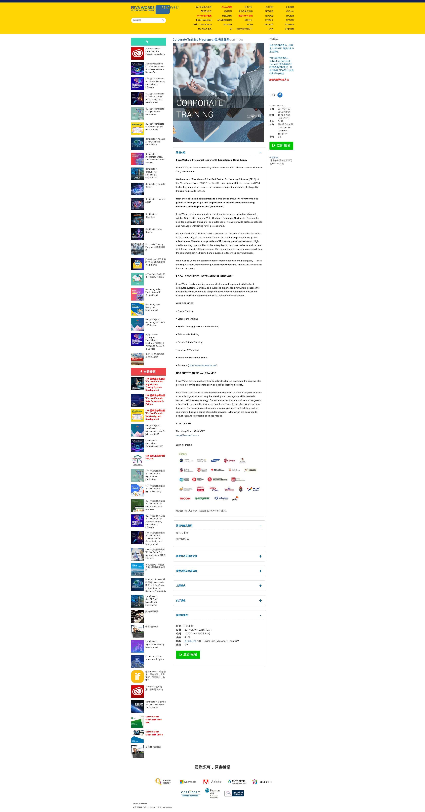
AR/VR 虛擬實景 (224, 20)
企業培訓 (269, 7)
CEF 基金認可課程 (204, 7)
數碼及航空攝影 (246, 11)
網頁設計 (249, 20)
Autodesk (227, 24)
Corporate (289, 29)
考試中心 (290, 11)
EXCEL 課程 (206, 11)
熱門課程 (290, 20)
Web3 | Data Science (202, 24)
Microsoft (269, 24)
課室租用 (269, 11)
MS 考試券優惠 (205, 29)
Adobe (250, 24)
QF (231, 29)
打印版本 (273, 39)
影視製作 (269, 20)
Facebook (289, 24)
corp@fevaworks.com (187, 435)
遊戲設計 (228, 11)
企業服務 (290, 7)
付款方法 (273, 157)
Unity (271, 29)
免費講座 (269, 16)
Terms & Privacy (140, 804)
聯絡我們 (290, 16)
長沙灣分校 (190, 641)
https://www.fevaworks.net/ (203, 365)
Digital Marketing (204, 20)
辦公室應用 (227, 16)
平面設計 (249, 7)
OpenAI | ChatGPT (244, 29)
